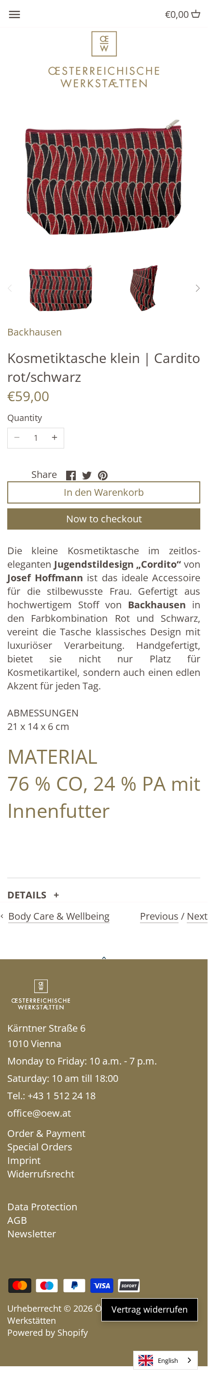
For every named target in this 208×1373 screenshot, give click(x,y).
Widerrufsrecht (40, 1173)
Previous (159, 916)
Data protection (42, 1206)
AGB (17, 1220)
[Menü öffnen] (14, 14)
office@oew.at (39, 1113)
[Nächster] (197, 288)
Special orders (39, 1146)
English (168, 1360)
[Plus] (54, 438)
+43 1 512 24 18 (62, 1095)
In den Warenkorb (104, 492)
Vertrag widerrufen (149, 1309)
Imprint (24, 1160)
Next (197, 916)
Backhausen (34, 331)
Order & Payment (46, 1133)
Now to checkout (104, 518)
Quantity (24, 418)
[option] (61, 288)
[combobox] (165, 1360)
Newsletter (31, 1233)
